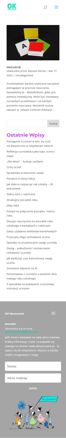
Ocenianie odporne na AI (22, 268)
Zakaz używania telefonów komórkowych (32, 231)
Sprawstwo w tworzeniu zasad (25, 173)
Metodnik (14, 67)
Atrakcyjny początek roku (22, 200)
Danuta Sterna (37, 71)
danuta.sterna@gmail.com (21, 331)
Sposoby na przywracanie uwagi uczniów (32, 242)
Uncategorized (24, 75)
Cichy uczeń (14, 167)
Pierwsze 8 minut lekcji (21, 178)
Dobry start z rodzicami (21, 194)
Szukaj (53, 123)
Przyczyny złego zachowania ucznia (28, 237)
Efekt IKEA (13, 205)
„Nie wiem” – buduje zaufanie (25, 161)
